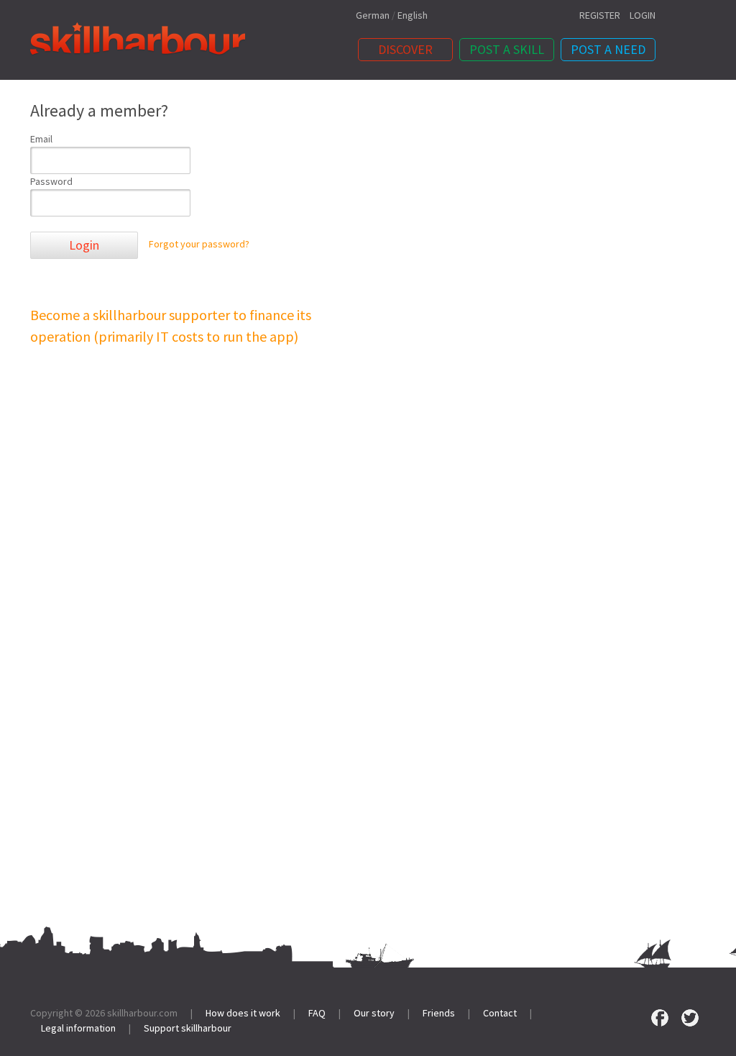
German (373, 15)
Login (84, 245)
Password (51, 181)
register (599, 15)
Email (41, 138)
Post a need (608, 49)
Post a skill (506, 49)
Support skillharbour (187, 1027)
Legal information (78, 1027)
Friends (439, 1012)
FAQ (317, 1012)
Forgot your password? (199, 244)
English (412, 15)
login (643, 15)
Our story (374, 1012)
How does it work (243, 1012)
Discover (405, 49)
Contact (500, 1012)
